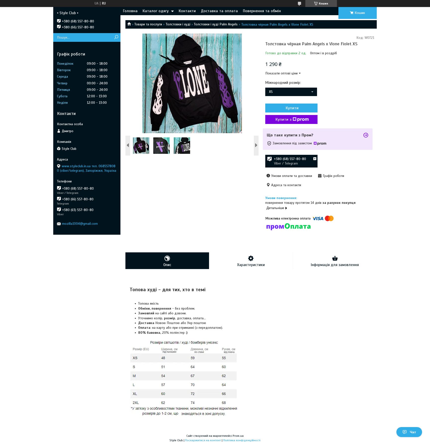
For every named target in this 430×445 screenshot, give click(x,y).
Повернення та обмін (262, 10)
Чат (413, 432)
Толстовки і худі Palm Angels (216, 24)
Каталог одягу (156, 10)
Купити (292, 108)
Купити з (283, 119)
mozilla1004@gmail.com (80, 224)
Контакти (187, 10)
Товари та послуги (148, 24)
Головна (130, 10)
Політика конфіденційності (242, 440)
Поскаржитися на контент (203, 440)
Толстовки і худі (178, 24)
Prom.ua (238, 436)
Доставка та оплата (219, 10)
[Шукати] (116, 37)
